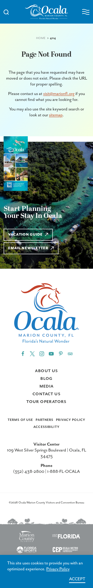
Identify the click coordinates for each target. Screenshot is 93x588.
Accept (77, 579)
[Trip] (70, 353)
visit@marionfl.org (58, 93)
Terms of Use (20, 420)
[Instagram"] (41, 353)
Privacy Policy (70, 420)
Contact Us (46, 394)
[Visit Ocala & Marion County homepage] (46, 12)
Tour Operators (46, 402)
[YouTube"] (51, 353)
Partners (44, 420)
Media (47, 386)
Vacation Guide (25, 235)
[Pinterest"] (60, 353)
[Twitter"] (32, 353)
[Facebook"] (22, 353)
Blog (46, 378)
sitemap (56, 115)
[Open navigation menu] (85, 12)
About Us (46, 371)
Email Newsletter (28, 248)
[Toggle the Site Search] (6, 12)
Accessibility (46, 427)
